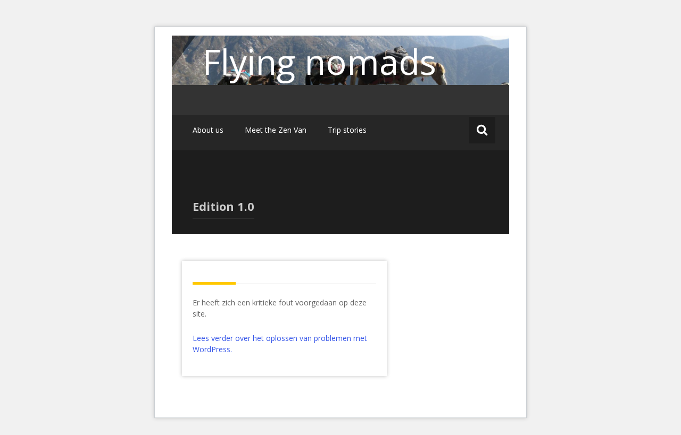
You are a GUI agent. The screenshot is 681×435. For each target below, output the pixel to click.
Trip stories (347, 130)
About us (208, 130)
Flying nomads (319, 61)
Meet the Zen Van (275, 130)
